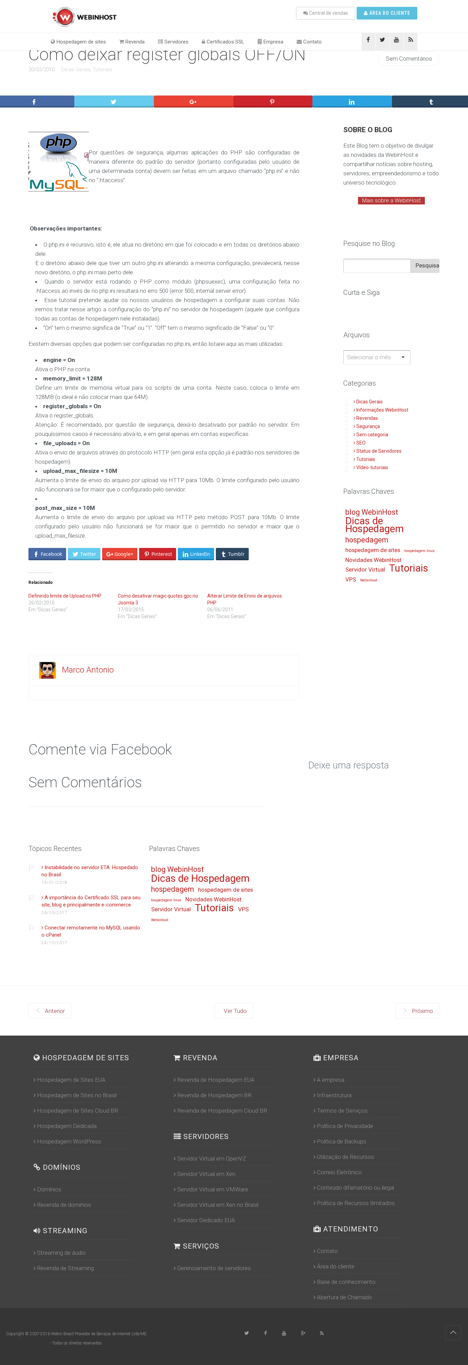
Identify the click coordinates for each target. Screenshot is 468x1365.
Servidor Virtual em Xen (206, 1173)
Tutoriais (102, 69)
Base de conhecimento (346, 1281)
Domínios (49, 1189)
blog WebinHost (371, 512)
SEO (361, 443)
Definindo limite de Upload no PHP (64, 596)
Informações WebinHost (382, 410)
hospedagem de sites (372, 550)
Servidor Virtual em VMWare (212, 1189)
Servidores (175, 42)
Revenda (134, 42)
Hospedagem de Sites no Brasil (76, 1095)
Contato (312, 42)
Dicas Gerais (75, 69)
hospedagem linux (419, 551)
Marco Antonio (88, 670)
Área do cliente (389, 13)
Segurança (368, 426)
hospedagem (366, 540)
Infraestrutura (334, 1095)
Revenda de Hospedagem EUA (216, 1079)
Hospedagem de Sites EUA (71, 1079)
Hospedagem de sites (80, 42)
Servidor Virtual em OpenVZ (211, 1158)
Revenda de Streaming (65, 1268)
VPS (350, 580)
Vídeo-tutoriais (372, 467)
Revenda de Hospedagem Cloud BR (222, 1110)
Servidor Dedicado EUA (206, 1220)
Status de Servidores (379, 451)
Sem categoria (372, 434)
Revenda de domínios (64, 1204)
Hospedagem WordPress (69, 1141)
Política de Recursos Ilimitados (356, 1203)
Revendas (367, 418)
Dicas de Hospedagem (374, 525)
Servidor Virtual (365, 570)
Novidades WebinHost (373, 560)
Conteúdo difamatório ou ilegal (355, 1187)
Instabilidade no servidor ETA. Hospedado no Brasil (89, 871)
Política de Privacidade (345, 1126)
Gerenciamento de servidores (214, 1268)
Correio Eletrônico (339, 1172)
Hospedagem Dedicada (67, 1126)
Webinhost (368, 580)
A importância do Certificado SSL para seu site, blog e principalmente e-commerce (90, 901)
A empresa (330, 1079)
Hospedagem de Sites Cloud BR (77, 1110)
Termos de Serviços (342, 1110)
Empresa (272, 42)
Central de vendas (328, 13)
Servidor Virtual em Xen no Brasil (217, 1204)
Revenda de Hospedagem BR (214, 1095)
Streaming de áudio (61, 1252)
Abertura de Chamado (344, 1297)
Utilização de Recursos (345, 1156)
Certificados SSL (224, 42)
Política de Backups (341, 1141)
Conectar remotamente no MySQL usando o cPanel (90, 931)
